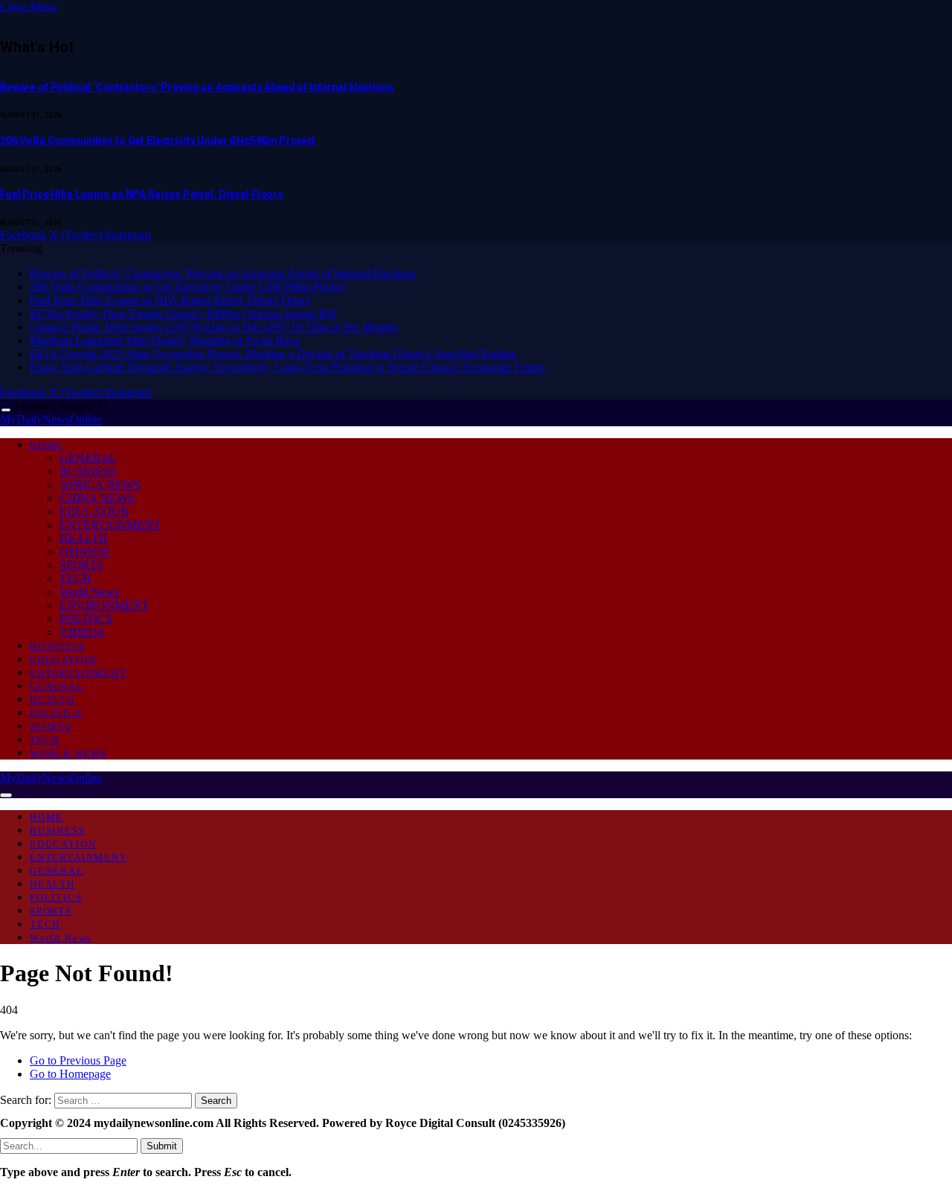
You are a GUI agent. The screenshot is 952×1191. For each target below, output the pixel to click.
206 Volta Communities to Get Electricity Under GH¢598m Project (157, 141)
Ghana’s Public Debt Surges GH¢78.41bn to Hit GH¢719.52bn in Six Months (214, 327)
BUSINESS (88, 471)
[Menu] (5, 410)
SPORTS (81, 565)
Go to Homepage (70, 1074)
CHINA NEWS (97, 498)
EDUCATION (94, 511)
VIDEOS (82, 632)
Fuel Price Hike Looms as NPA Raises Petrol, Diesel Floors (141, 194)
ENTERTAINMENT (110, 525)
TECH (75, 578)
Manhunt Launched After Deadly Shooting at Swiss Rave (165, 340)
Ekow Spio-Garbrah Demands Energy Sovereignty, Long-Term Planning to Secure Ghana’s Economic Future (287, 367)
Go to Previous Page (78, 1060)
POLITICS (86, 618)
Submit (162, 1146)
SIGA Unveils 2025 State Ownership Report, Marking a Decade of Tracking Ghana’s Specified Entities (273, 353)
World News (89, 591)
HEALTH (84, 538)
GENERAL (88, 458)
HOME (46, 445)
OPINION (84, 551)
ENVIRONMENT (104, 605)
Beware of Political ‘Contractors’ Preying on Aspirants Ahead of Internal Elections (197, 87)
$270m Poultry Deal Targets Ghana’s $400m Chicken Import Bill (183, 313)
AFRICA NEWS (100, 484)
